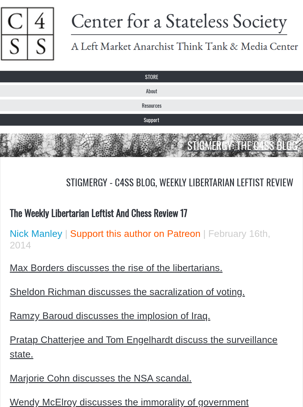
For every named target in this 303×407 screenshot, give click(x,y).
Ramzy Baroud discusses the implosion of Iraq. (110, 315)
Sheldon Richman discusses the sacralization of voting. (127, 291)
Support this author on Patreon (135, 233)
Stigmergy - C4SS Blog (110, 182)
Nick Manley (36, 233)
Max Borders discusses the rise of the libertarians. (116, 267)
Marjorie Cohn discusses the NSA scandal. (101, 378)
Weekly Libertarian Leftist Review (226, 182)
